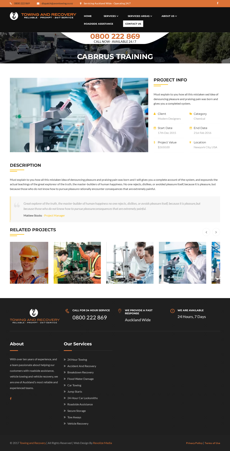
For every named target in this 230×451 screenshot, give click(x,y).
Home (88, 16)
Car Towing (74, 385)
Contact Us (133, 23)
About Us (168, 16)
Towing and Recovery (33, 443)
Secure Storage (76, 410)
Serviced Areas (139, 16)
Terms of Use (212, 443)
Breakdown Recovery (80, 372)
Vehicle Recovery (77, 423)
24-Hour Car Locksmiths (82, 398)
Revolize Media (102, 443)
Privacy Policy (194, 443)
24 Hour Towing (77, 359)
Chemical (199, 118)
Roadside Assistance (98, 23)
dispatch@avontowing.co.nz (57, 3)
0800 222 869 (22, 3)
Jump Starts (74, 391)
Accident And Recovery (81, 366)
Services (110, 16)
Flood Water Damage (80, 378)
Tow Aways (74, 417)
